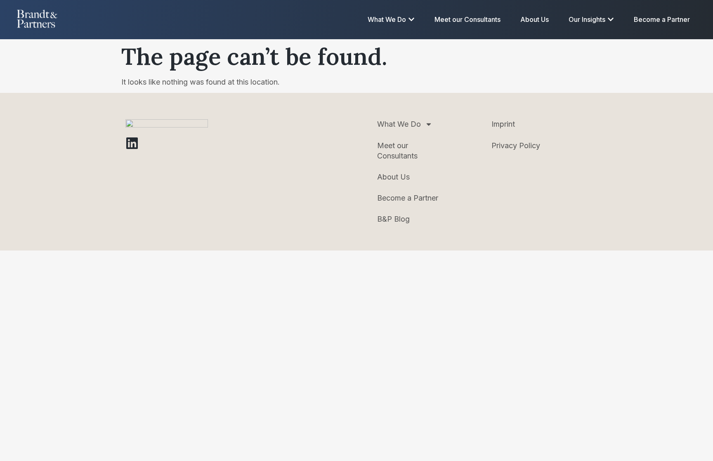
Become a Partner (407, 198)
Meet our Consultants (397, 150)
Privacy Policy (515, 145)
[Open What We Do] (411, 19)
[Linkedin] (132, 143)
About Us (393, 177)
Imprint (503, 124)
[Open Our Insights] (610, 19)
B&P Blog (393, 219)
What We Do (399, 124)
